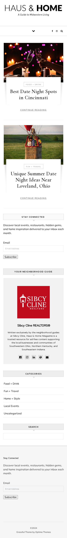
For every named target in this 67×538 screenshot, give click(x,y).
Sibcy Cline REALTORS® (33, 325)
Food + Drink (33, 85)
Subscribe (11, 256)
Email (6, 242)
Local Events (11, 406)
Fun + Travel (33, 167)
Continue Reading (33, 110)
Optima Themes (43, 532)
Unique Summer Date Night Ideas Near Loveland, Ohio (33, 179)
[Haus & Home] (33, 11)
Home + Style (12, 398)
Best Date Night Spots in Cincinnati (33, 94)
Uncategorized (13, 413)
